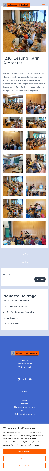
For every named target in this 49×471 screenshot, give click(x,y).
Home (24, 400)
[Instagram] (24, 379)
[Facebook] (19, 379)
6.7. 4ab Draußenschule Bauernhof (18, 312)
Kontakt (24, 410)
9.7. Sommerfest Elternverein (16, 306)
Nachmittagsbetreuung (24, 407)
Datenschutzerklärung (25, 414)
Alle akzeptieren (24, 451)
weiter (24, 262)
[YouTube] (30, 379)
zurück (24, 254)
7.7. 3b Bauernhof (11, 318)
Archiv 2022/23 (11, 68)
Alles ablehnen (24, 465)
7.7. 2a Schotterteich (12, 323)
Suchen (6, 274)
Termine (24, 403)
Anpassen (24, 458)
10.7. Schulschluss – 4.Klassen (16, 300)
